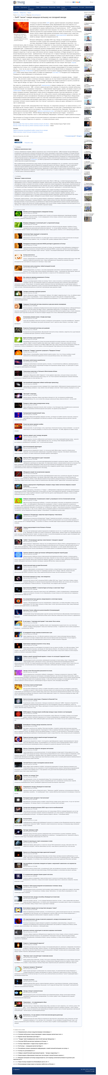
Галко (37, 7)
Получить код (29, 142)
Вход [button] (91, 2)
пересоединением (61, 35)
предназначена (46, 85)
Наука (29, 12)
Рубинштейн (44, 7)
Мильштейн (52, 7)
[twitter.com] (74, 2)
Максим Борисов (36, 15)
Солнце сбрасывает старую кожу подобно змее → (33, 1043)
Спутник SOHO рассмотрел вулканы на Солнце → (33, 1041)
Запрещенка (74, 7)
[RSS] (76, 2)
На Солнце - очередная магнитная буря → (30, 1046)
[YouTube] (78, 2)
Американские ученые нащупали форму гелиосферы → (34, 1032)
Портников (24, 7)
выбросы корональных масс (46, 111)
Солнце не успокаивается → (26, 1050)
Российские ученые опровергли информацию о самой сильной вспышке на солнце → (43, 1048)
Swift (48, 23)
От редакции (31, 8)
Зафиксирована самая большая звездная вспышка (28, 132)
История (81, 7)
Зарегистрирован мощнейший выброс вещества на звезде (30, 130)
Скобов (17, 7)
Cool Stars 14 (56, 72)
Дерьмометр (89, 7)
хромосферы (34, 159)
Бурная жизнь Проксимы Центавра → (29, 1036)
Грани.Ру (15, 12)
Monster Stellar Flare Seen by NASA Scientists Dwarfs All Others (31, 124)
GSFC (14, 72)
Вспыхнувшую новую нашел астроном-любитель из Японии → (36, 1064)
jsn (93, 1071)
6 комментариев (70, 136)
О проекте (16, 1069)
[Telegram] (79, 2)
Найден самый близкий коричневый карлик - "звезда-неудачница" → (38, 1053)
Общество (23, 12)
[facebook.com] (73, 2)
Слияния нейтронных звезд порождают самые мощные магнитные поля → (40, 1034)
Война (58, 7)
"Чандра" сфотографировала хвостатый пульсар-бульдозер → (36, 1039)
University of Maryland (26, 70)
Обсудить (79, 136)
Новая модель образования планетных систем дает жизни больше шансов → (41, 1055)
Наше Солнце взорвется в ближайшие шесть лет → (33, 1061)
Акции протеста (64, 8)
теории (73, 62)
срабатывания (17, 90)
